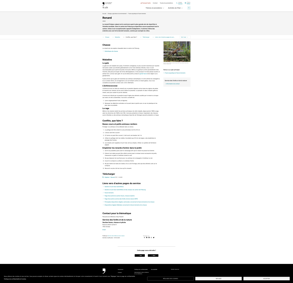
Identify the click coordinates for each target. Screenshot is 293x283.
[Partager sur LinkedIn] (149, 237)
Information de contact (173, 83)
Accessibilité (154, 269)
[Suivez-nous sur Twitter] (172, 272)
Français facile (146, 3)
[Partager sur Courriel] (153, 237)
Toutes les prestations (166, 3)
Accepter (266, 278)
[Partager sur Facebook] (146, 237)
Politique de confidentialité (141, 269)
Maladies (117, 37)
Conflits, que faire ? (131, 37)
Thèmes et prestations (154, 8)
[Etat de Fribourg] (108, 272)
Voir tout (183, 37)
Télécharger (146, 37)
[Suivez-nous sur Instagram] (184, 272)
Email (104, 229)
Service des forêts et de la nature (116, 235)
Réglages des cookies (170, 278)
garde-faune (143, 73)
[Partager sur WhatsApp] (151, 237)
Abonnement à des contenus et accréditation (141, 273)
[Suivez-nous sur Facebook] (176, 272)
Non (154, 255)
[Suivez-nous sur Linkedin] (180, 272)
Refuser (218, 278)
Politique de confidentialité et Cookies (15, 279)
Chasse (107, 37)
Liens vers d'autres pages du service (165, 37)
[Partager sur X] (144, 237)
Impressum (120, 269)
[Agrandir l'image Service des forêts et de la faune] (177, 51)
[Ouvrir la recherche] (189, 8)
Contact (155, 3)
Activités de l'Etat (174, 8)
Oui (140, 255)
